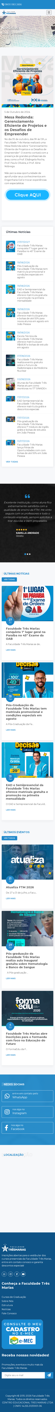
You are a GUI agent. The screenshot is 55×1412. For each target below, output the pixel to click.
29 (10, 946)
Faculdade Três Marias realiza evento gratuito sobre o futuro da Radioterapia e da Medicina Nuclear (32, 365)
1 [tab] (25, 554)
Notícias (6, 1309)
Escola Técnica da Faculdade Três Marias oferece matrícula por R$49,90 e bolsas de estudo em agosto (32, 342)
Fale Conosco (9, 1313)
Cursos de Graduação (14, 1297)
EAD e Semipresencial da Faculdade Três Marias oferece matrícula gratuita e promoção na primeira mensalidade (32, 295)
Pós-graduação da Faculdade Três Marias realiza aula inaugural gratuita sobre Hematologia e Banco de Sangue (27, 960)
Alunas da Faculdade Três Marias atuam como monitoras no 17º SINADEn (32, 386)
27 (10, 620)
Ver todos (9, 838)
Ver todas (12, 461)
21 (10, 879)
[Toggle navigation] (49, 12)
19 (10, 697)
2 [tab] (27, 554)
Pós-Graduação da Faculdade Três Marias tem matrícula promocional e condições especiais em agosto (32, 272)
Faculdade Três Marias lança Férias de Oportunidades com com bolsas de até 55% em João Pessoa (32, 450)
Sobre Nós (7, 1301)
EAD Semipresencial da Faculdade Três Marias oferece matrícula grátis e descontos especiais (31, 405)
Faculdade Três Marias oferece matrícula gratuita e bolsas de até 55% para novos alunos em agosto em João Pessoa (33, 318)
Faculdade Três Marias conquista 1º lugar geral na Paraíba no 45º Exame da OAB (32, 249)
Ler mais (11, 650)
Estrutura (7, 1305)
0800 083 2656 (13, 4)
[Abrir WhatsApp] (48, 1405)
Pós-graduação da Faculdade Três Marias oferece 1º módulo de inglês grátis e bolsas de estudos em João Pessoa (33, 427)
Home (5, 33)
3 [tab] (29, 554)
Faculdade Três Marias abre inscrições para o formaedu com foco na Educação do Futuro (26, 1038)
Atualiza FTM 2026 (20, 887)
